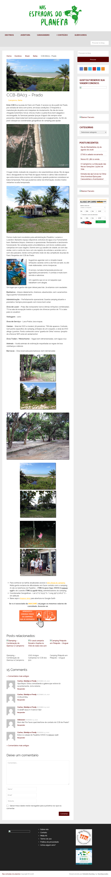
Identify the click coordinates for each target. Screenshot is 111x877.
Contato (43, 833)
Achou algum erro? (48, 845)
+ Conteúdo (62, 35)
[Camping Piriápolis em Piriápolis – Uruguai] (59, 646)
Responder (21, 689)
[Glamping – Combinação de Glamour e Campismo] (16, 646)
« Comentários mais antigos (18, 676)
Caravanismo (43, 35)
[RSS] (103, 69)
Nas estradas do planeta (11, 874)
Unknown (21, 720)
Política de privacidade (49, 842)
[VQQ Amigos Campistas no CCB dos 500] (38, 646)
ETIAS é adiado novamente (92, 154)
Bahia (20, 100)
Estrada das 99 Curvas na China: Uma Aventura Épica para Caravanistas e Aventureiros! (93, 176)
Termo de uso (46, 839)
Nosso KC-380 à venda (90, 159)
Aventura (25, 35)
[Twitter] (90, 69)
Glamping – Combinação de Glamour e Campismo (15, 657)
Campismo (12, 100)
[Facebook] (81, 69)
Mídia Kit (43, 836)
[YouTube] (94, 69)
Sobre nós (44, 829)
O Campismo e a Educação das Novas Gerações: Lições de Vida (93, 166)
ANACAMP (32, 604)
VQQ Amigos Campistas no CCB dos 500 (37, 657)
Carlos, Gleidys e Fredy (26, 681)
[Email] (98, 69)
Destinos (9, 35)
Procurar (106, 43)
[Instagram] (85, 69)
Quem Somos (81, 35)
